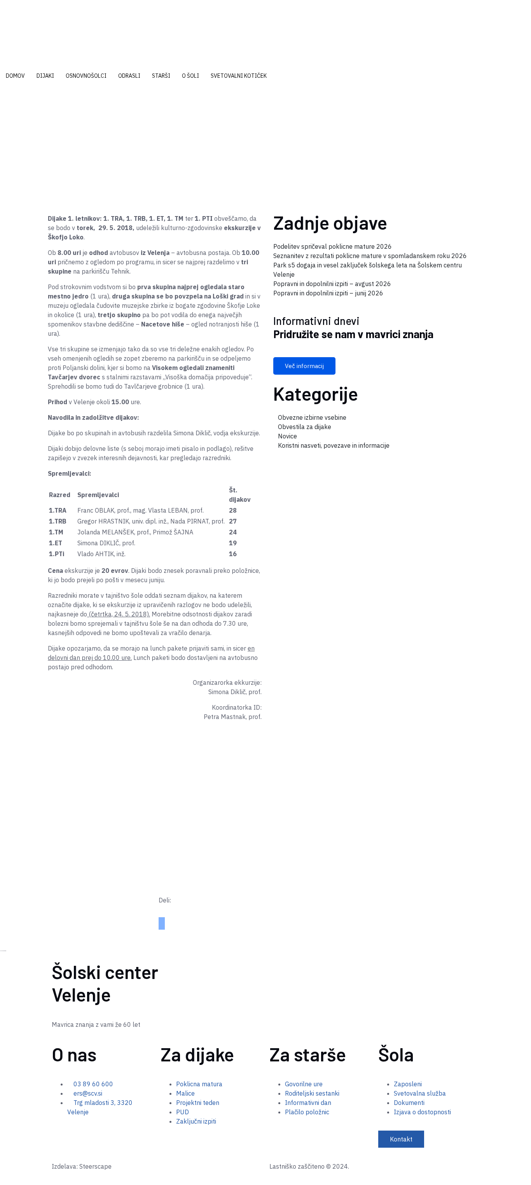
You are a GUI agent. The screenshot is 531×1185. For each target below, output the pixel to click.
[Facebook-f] (55, 1134)
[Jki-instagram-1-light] (70, 1134)
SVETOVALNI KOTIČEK (239, 75)
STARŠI (161, 75)
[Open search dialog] (2, 100)
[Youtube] (62, 1134)
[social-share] (162, 920)
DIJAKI (45, 75)
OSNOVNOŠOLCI (86, 75)
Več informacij (304, 366)
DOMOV (15, 75)
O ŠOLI (190, 75)
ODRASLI (129, 75)
